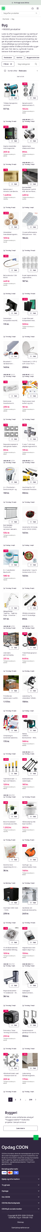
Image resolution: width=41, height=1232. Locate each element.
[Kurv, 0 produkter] (32, 8)
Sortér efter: (13, 71)
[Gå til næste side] (36, 1100)
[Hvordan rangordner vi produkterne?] (5, 71)
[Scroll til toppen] (35, 1137)
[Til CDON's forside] (3, 8)
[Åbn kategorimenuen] (37, 8)
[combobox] (20, 13)
